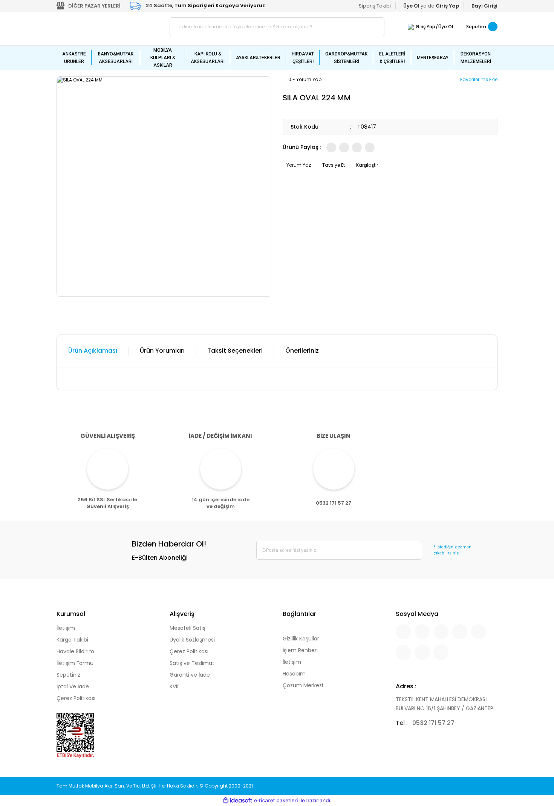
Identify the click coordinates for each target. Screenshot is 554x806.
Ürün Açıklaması (92, 350)
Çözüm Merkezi (303, 685)
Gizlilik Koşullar (301, 638)
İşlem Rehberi (300, 650)
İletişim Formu (75, 663)
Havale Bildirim (75, 651)
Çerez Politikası (76, 698)
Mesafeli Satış (187, 628)
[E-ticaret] (276, 800)
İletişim (66, 628)
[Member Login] (411, 26)
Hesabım (294, 673)
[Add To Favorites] (476, 79)
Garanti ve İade (190, 675)
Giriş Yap (425, 26)
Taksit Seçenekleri (235, 350)
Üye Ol (445, 26)
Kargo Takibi (72, 639)
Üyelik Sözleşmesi (192, 639)
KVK (174, 686)
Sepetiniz (68, 675)
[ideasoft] (237, 800)
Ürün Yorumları (162, 350)
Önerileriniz (302, 350)
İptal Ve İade (73, 686)
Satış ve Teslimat (192, 663)
